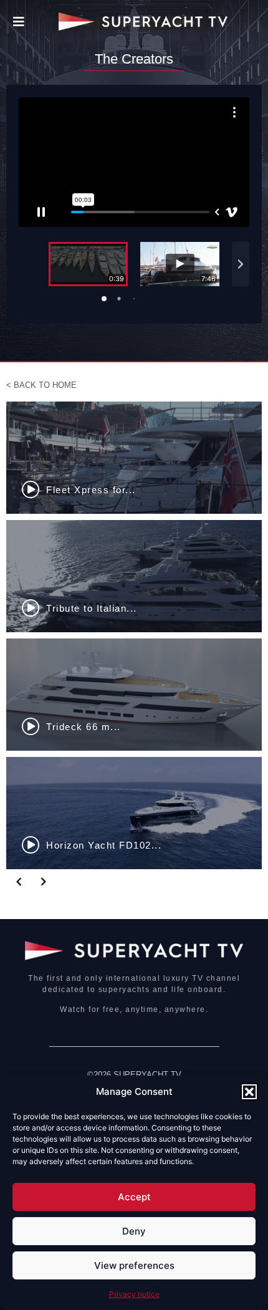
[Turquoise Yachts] (135, 458)
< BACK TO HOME (41, 385)
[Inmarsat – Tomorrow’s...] (135, 694)
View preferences (134, 1265)
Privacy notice (134, 1294)
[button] (249, 1092)
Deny (134, 1231)
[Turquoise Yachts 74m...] (135, 813)
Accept (134, 1197)
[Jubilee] (135, 576)
